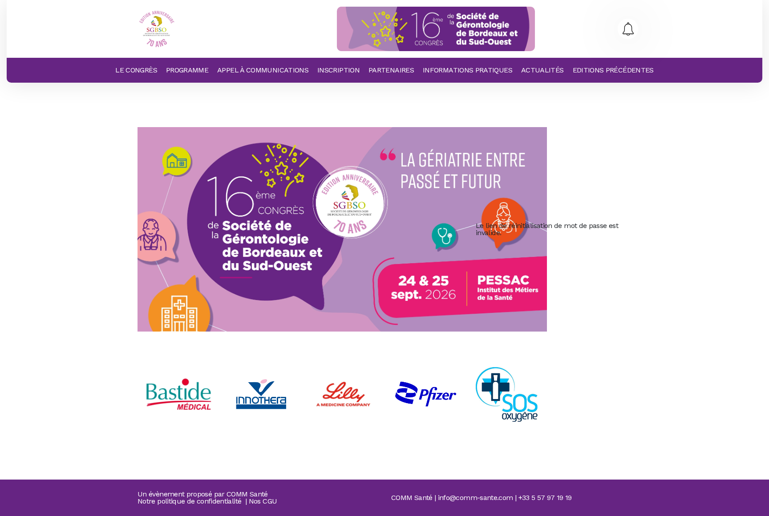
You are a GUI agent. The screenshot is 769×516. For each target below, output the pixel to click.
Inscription (338, 70)
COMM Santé (247, 494)
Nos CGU (263, 501)
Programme (187, 70)
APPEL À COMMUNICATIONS (262, 70)
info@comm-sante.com (475, 497)
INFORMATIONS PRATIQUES (467, 70)
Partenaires (391, 70)
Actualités (542, 70)
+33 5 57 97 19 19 (545, 497)
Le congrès (136, 70)
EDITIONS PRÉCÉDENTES (613, 70)
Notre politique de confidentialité (189, 501)
